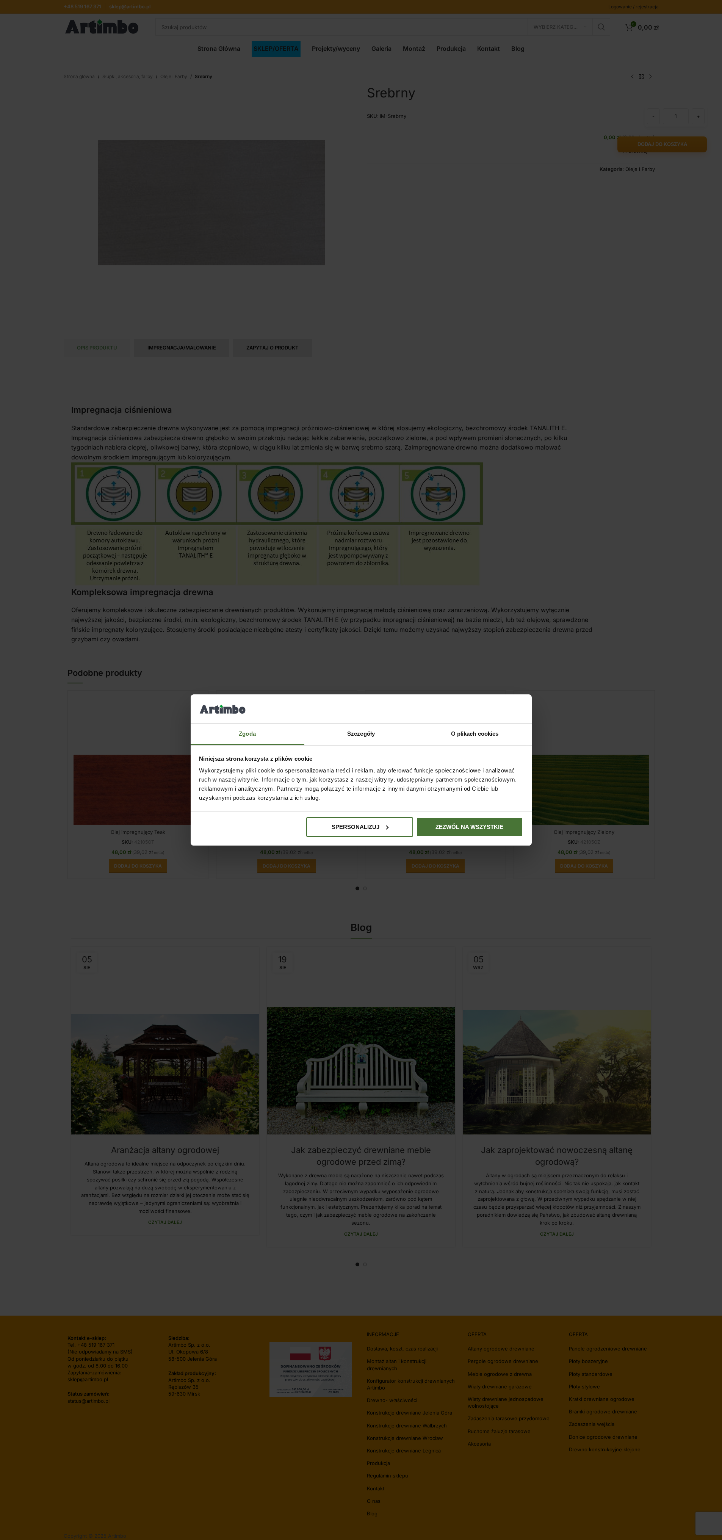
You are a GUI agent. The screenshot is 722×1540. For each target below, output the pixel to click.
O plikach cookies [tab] (475, 733)
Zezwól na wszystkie (469, 827)
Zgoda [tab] (247, 733)
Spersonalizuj (355, 827)
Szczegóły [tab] (361, 733)
